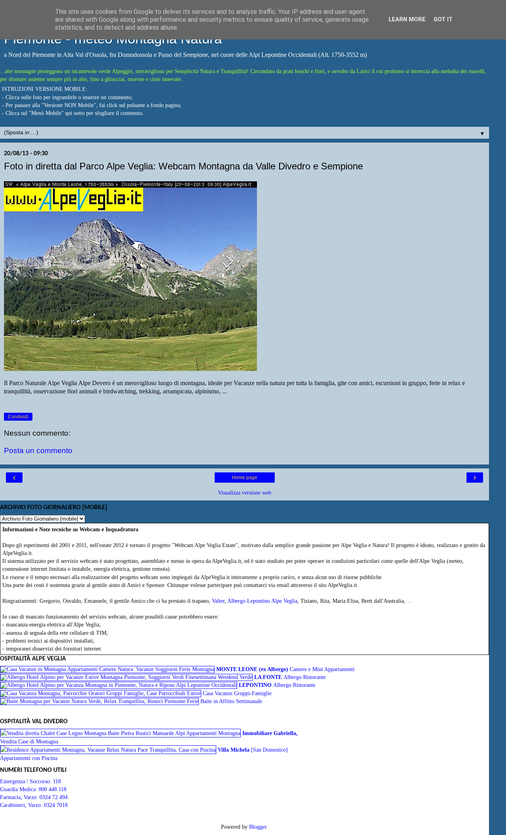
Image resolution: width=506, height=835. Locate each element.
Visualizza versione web (244, 492)
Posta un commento (38, 450)
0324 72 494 (54, 797)
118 (57, 781)
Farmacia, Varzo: (20, 797)
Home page (244, 477)
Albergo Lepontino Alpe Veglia (262, 601)
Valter (218, 601)
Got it (443, 19)
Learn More (407, 19)
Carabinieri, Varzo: (22, 805)
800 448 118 (52, 789)
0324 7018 (56, 805)
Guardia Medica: (19, 789)
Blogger (257, 827)
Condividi (18, 416)
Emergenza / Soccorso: (26, 781)
